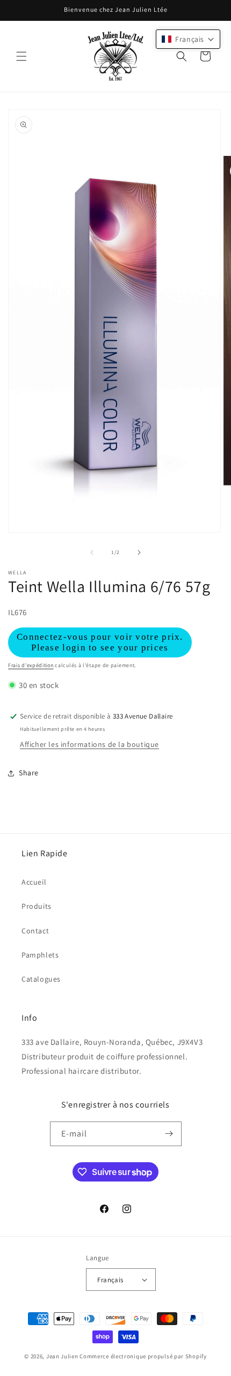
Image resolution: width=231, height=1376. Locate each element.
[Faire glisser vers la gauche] (92, 552)
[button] (21, 56)
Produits (36, 906)
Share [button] (29, 772)
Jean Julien (62, 1356)
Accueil (33, 882)
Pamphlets (40, 955)
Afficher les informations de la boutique (89, 744)
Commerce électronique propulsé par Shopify (143, 1356)
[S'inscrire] (169, 1133)
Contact (35, 931)
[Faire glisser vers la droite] (139, 552)
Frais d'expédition (31, 665)
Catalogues (41, 979)
